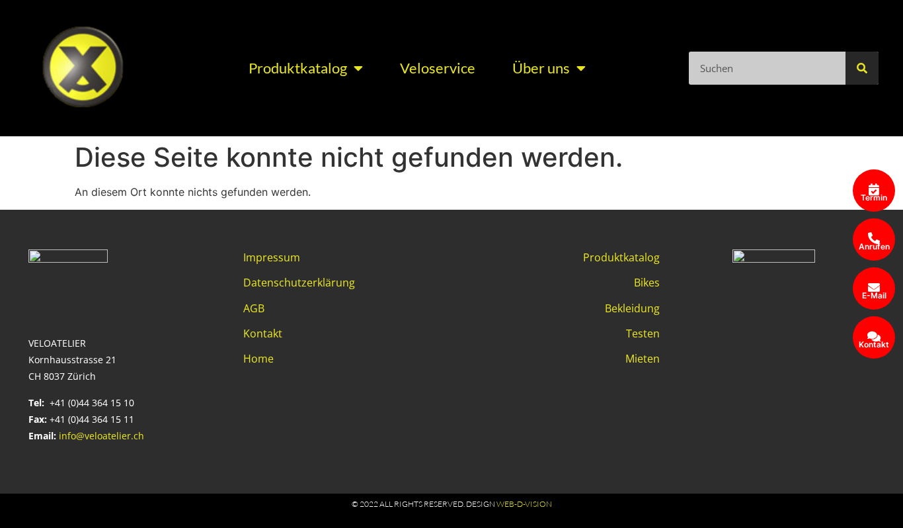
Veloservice (437, 68)
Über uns (541, 68)
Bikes (647, 282)
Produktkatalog (298, 68)
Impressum (271, 257)
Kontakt (262, 333)
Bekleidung (632, 308)
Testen (643, 333)
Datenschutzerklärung (299, 282)
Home (258, 358)
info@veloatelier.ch (101, 435)
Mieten (642, 358)
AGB (253, 308)
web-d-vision (524, 504)
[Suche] (862, 68)
